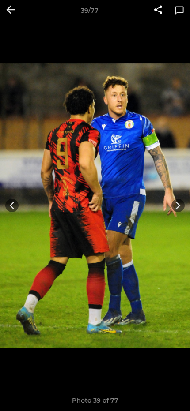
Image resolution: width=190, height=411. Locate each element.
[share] (158, 10)
